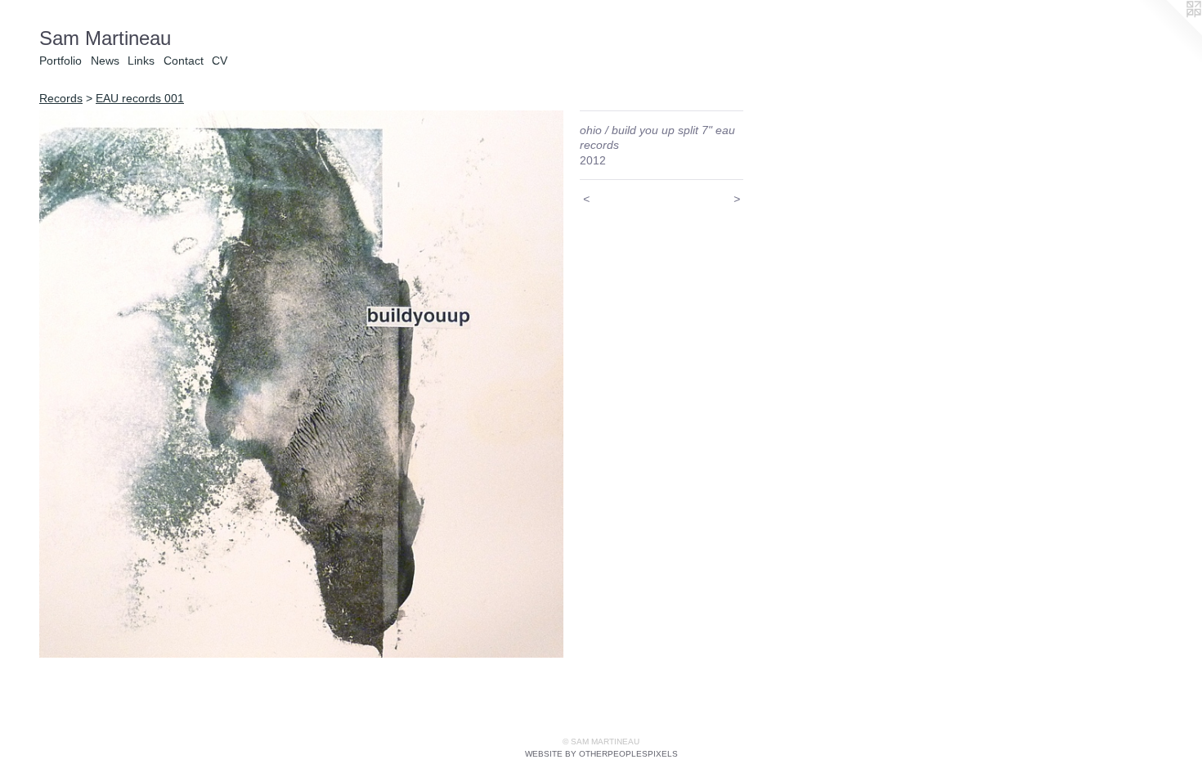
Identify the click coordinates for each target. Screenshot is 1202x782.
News (105, 60)
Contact (184, 60)
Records (61, 98)
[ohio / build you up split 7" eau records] (301, 384)
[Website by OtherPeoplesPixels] (1169, 32)
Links (141, 60)
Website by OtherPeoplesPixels (601, 753)
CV (219, 60)
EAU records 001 (140, 98)
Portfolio (60, 60)
